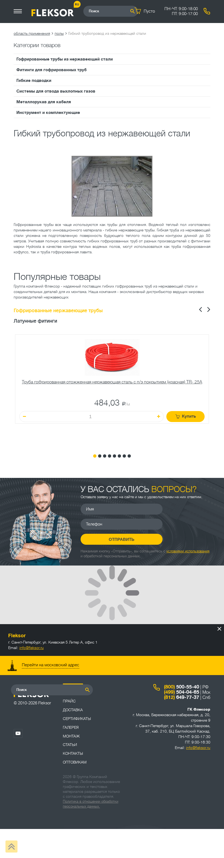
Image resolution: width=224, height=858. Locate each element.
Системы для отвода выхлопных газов (55, 91)
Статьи (70, 744)
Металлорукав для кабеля (43, 101)
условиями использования (188, 551)
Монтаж (71, 736)
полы (59, 33)
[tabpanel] (112, 390)
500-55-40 (181, 687)
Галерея (71, 727)
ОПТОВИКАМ (75, 762)
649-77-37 (181, 697)
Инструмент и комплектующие (48, 112)
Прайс (69, 701)
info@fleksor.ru (31, 647)
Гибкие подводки (33, 80)
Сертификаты (77, 718)
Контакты (73, 753)
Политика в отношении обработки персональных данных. (90, 803)
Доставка (73, 710)
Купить (189, 416)
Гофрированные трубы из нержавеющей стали (64, 59)
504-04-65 (181, 692)
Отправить (121, 539)
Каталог (71, 692)
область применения (32, 33)
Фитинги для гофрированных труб (51, 69)
